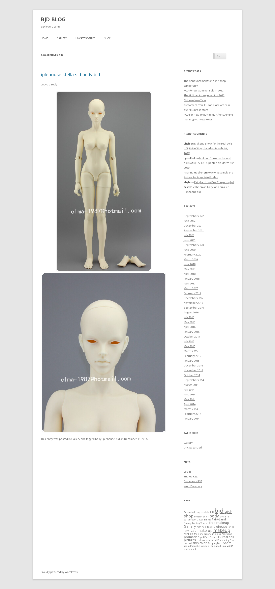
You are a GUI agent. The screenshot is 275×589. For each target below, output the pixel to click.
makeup (221, 530)
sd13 (216, 540)
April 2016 (189, 327)
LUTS (186, 531)
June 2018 (189, 264)
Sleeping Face (215, 543)
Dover (200, 519)
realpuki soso (204, 540)
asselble (205, 512)
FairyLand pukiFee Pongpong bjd (214, 182)
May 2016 (189, 322)
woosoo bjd (190, 549)
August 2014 (191, 385)
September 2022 (194, 216)
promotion (192, 537)
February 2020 (192, 254)
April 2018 (189, 274)
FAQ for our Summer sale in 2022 (203, 90)
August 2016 (191, 312)
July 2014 (189, 389)
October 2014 (192, 375)
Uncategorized (85, 38)
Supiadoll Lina (218, 546)
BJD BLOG (53, 19)
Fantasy (187, 523)
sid (118, 439)
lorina (231, 526)
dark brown (190, 519)
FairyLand (219, 519)
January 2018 (192, 278)
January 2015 (192, 360)
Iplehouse (109, 439)
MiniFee (188, 534)
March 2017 (191, 288)
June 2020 (189, 249)
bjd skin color (201, 516)
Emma (207, 519)
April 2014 (189, 404)
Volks (230, 546)
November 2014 (193, 370)
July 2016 (189, 317)
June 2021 (189, 240)
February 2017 (192, 293)
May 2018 (189, 269)
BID (212, 512)
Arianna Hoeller (193, 172)
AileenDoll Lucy (192, 512)
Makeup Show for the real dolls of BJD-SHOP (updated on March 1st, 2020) (208, 148)
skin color (199, 543)
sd (212, 540)
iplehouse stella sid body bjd (70, 74)
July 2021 (189, 235)
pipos (218, 534)
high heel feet (204, 526)
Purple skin (215, 537)
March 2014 (191, 409)
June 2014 (189, 394)
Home (44, 38)
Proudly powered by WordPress (59, 572)
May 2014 (189, 399)
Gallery (62, 38)
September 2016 (194, 307)
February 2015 (192, 356)
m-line (193, 531)
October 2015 (192, 336)
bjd (219, 511)
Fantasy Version (200, 523)
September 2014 (194, 380)
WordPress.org (193, 486)
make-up (205, 530)
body (98, 439)
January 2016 (192, 331)
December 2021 (193, 225)
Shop (107, 38)
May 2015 (189, 346)
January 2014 (192, 418)
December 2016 (193, 298)
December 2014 (193, 365)
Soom (227, 543)
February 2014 (192, 414)
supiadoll (205, 546)
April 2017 (189, 283)
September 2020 (194, 245)
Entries (191, 476)
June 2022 (189, 221)
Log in (187, 471)
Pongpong (226, 534)
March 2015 (191, 351)
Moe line (199, 534)
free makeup (219, 522)
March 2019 (191, 259)
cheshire (224, 516)
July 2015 (189, 341)
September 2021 (194, 230)
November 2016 (193, 303)
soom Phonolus (192, 546)
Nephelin (209, 534)
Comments (193, 481)
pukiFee (204, 537)
